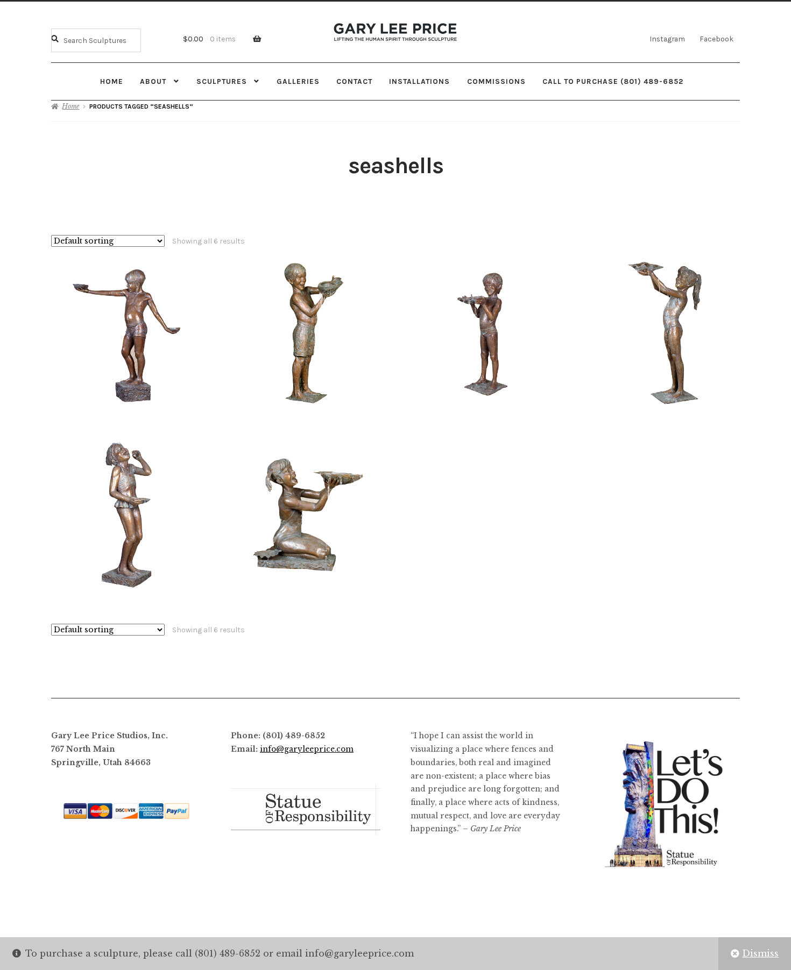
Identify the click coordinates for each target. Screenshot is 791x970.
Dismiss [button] (760, 953)
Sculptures (221, 81)
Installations (419, 81)
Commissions (496, 81)
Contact (354, 81)
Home (111, 81)
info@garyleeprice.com (307, 749)
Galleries (298, 81)
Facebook (716, 38)
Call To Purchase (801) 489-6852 (612, 81)
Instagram (667, 38)
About (153, 81)
